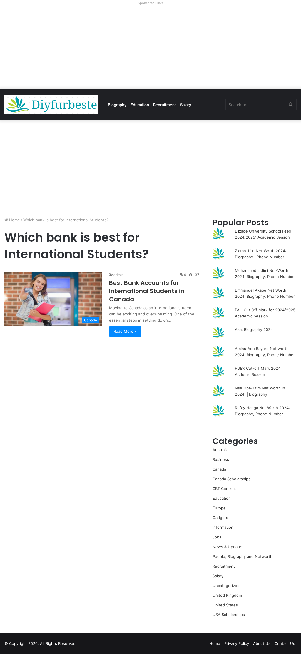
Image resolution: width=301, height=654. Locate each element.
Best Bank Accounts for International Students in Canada (146, 291)
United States (225, 605)
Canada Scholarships (231, 478)
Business (221, 459)
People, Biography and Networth (242, 556)
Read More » (125, 331)
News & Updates (228, 546)
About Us (261, 643)
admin (118, 274)
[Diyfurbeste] (51, 104)
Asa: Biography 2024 (254, 329)
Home (14, 220)
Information (223, 527)
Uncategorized (226, 585)
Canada (219, 469)
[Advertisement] (150, 48)
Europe (219, 508)
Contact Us (285, 643)
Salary (185, 104)
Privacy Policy (236, 643)
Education (140, 104)
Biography (117, 104)
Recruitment (164, 104)
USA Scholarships (229, 614)
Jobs (217, 537)
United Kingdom (227, 595)
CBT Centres (224, 488)
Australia (220, 449)
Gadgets (220, 517)
